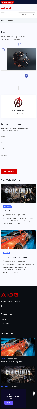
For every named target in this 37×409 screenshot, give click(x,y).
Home (2, 20)
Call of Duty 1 (8, 211)
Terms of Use (9, 399)
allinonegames (10, 215)
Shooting (5, 323)
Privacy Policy (12, 396)
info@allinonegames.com (11, 301)
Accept (9, 403)
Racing (4, 320)
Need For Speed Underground (15, 257)
